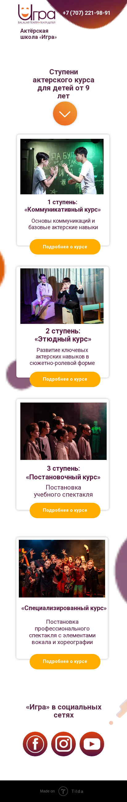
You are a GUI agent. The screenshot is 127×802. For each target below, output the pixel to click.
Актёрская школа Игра (38, 33)
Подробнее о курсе (65, 247)
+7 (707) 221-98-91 (87, 13)
